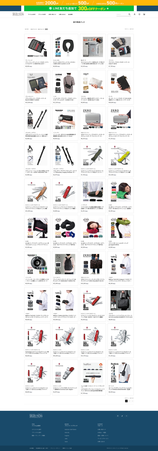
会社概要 (32, 448)
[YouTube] (126, 416)
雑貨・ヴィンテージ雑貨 (38, 435)
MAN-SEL (67, 432)
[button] (132, 401)
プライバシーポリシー (55, 448)
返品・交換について (103, 435)
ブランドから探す (36, 432)
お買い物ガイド (52, 14)
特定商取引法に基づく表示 (42, 448)
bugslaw (67, 435)
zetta (66, 438)
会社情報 (70, 14)
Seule (66, 441)
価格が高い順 (41, 29)
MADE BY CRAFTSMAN (70, 429)
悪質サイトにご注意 (67, 448)
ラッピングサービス (103, 438)
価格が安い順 (34, 29)
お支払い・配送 (102, 432)
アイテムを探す (32, 14)
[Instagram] (118, 416)
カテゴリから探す (36, 429)
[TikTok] (122, 416)
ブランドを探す (42, 14)
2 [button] (129, 401)
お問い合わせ (62, 14)
